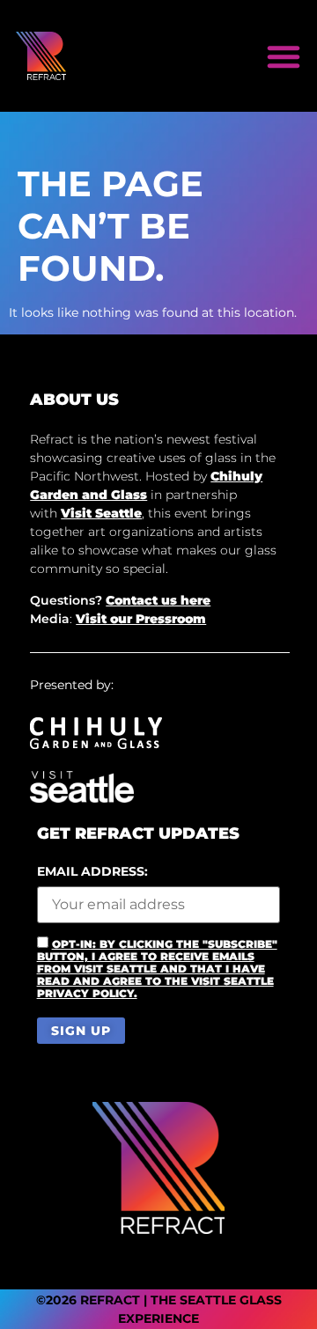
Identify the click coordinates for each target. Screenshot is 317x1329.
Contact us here (158, 600)
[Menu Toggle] (283, 56)
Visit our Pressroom (141, 619)
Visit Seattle (101, 513)
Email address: (92, 872)
